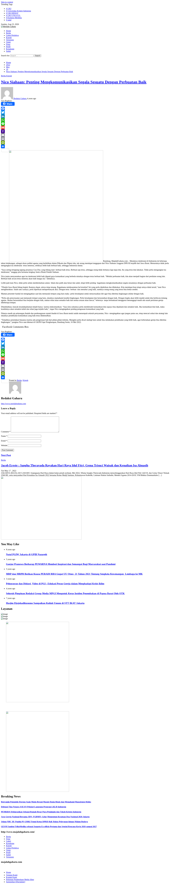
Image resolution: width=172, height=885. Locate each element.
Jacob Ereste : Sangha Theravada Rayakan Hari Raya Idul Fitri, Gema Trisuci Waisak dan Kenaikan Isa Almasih (74, 465)
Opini (8, 850)
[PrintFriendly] (86, 143)
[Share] (86, 146)
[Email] (86, 135)
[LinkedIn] (86, 116)
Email (4, 441)
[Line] (86, 124)
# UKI (8, 9)
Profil (8, 852)
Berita (3, 76)
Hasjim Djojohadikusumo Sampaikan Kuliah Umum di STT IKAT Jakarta (45, 603)
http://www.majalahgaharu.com (13, 404)
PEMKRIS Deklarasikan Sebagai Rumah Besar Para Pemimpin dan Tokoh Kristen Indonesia (41, 812)
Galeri (8, 841)
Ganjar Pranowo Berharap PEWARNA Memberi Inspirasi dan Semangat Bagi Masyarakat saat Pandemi (60, 564)
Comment (5, 432)
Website (4, 445)
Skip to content (7, 2)
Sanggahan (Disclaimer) (15, 882)
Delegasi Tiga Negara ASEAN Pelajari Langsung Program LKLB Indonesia (33, 807)
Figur (8, 839)
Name (4, 436)
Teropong (10, 857)
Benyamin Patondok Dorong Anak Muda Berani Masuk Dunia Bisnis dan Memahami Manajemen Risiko (46, 802)
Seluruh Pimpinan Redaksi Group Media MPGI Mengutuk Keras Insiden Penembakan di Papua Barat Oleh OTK (65, 593)
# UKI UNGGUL (13, 15)
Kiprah (9, 76)
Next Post (6, 455)
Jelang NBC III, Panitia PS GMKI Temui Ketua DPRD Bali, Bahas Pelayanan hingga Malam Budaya (44, 822)
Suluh (8, 855)
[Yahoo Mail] (86, 131)
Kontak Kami (11, 877)
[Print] (86, 139)
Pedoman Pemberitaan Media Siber (20, 879)
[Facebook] (86, 109)
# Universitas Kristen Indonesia (18, 11)
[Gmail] (86, 127)
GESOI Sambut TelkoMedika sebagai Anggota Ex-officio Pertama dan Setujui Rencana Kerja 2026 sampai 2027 (49, 826)
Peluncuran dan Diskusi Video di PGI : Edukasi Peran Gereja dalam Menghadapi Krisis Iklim (55, 583)
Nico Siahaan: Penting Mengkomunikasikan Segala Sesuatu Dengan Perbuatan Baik (73, 82)
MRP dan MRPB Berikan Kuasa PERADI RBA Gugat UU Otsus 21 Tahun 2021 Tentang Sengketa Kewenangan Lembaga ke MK (74, 574)
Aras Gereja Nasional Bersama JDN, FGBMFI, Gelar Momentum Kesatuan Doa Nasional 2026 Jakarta (45, 817)
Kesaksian (10, 843)
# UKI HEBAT (12, 13)
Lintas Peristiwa (12, 848)
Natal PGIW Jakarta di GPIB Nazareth (26, 554)
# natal (8, 20)
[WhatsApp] (86, 120)
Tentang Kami (11, 875)
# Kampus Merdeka (14, 18)
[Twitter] (86, 112)
